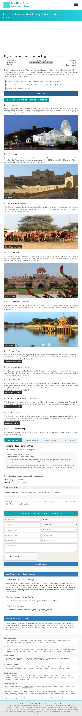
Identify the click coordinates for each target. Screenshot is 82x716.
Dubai (68, 675)
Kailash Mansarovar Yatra (54, 625)
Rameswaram (69, 627)
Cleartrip (8, 658)
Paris (20, 675)
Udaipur (17, 412)
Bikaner (23, 203)
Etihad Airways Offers (69, 649)
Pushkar (36, 667)
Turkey (57, 675)
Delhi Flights (9, 642)
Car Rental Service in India (49, 704)
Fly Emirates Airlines (12, 651)
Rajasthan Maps (11, 88)
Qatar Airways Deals (49, 651)
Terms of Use (50, 705)
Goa (7, 667)
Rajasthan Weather (23, 88)
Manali (50, 667)
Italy (52, 675)
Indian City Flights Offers (35, 704)
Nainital (70, 667)
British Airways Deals (55, 649)
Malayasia (43, 677)
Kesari (20, 479)
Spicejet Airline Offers (63, 640)
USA (28, 679)
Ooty (67, 668)
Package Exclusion (49, 440)
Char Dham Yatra (39, 625)
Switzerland (32, 675)
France (40, 675)
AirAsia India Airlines (49, 640)
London (14, 675)
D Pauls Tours (28, 658)
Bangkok (15, 679)
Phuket (50, 677)
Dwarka (61, 627)
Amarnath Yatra (31, 627)
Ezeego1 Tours (52, 658)
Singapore (35, 677)
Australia (8, 677)
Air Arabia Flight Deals (12, 649)
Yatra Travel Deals (45, 660)
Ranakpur (25, 398)
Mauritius (56, 677)
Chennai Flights (43, 642)
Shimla (56, 667)
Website (8, 483)
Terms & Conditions (68, 440)
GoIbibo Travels (10, 660)
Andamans (61, 668)
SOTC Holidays (21, 660)
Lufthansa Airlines (25, 651)
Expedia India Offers (40, 658)
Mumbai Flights (19, 642)
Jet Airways (38, 640)
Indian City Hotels (23, 704)
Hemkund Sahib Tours (17, 627)
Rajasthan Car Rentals (52, 81)
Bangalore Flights (31, 642)
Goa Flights (53, 642)
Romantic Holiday (35, 62)
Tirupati (51, 627)
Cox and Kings (17, 658)
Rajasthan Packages (12, 81)
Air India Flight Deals (12, 640)
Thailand (8, 679)
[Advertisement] (41, 37)
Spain (25, 675)
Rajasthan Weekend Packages (15, 85)
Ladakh (53, 668)
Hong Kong (26, 677)
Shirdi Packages (43, 627)
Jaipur (15, 105)
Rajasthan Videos (62, 85)
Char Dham (60, 704)
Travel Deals (7, 17)
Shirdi (31, 668)
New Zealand (17, 677)
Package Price (13, 440)
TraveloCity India (33, 660)
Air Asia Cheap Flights (27, 649)
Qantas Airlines (36, 651)
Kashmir (46, 668)
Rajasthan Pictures (49, 85)
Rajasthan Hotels (26, 81)
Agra (17, 667)
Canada (63, 677)
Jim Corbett (9, 668)
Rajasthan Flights (38, 81)
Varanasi (23, 667)
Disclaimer (58, 705)
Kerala (12, 667)
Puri (56, 627)
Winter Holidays (47, 62)
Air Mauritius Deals (41, 649)
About (36, 705)
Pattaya (22, 679)
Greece (46, 675)
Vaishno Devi (38, 668)
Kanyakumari (13, 629)
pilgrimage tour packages (45, 623)
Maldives (70, 677)
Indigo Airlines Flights (26, 640)
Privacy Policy (42, 705)
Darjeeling (18, 668)
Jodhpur (25, 367)
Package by (9, 480)
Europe (8, 675)
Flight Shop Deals (63, 658)
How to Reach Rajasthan (34, 85)
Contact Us (70, 705)
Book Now (41, 93)
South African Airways (63, 651)
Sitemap (64, 705)
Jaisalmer (25, 301)
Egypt (62, 675)
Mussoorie (63, 667)
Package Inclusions (31, 440)
